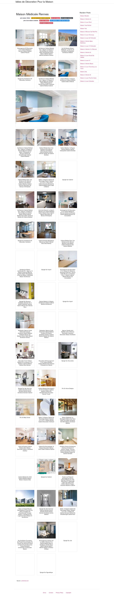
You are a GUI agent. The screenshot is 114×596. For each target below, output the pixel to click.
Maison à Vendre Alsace (86, 63)
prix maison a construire (46, 23)
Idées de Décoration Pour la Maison (34, 2)
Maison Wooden (84, 16)
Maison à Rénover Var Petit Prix (88, 31)
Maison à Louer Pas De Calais (88, 78)
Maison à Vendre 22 (85, 52)
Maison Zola (83, 71)
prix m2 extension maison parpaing (41, 18)
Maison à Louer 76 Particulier (88, 46)
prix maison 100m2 (25, 18)
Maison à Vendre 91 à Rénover (88, 49)
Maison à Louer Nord (86, 22)
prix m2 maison (55, 18)
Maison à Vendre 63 (85, 19)
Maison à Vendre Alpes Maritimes (86, 42)
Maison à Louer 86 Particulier (88, 38)
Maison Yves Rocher (85, 25)
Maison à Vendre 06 (85, 75)
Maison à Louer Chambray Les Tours (88, 67)
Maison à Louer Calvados (87, 81)
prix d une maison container (31, 20)
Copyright (68, 592)
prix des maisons (44, 20)
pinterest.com (25, 581)
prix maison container (66, 18)
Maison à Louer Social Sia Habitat (87, 56)
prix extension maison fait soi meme (59, 20)
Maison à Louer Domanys (87, 35)
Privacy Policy (59, 592)
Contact (51, 592)
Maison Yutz (83, 28)
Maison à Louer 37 (85, 60)
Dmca (44, 592)
